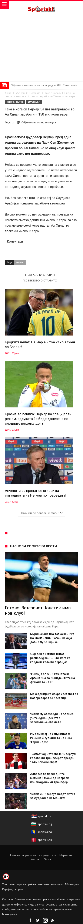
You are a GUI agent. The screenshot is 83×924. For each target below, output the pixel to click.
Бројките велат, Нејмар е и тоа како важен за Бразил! (40, 344)
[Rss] (52, 920)
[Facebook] (30, 920)
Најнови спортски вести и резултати (33, 855)
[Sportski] (41, 5)
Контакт (36, 859)
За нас (48, 859)
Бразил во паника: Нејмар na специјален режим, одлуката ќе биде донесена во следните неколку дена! (38, 419)
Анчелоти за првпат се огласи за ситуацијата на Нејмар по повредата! (35, 492)
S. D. (11, 122)
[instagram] (45, 920)
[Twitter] (37, 920)
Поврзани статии (40, 274)
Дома (8, 92)
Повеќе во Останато (40, 280)
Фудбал (20, 92)
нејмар (20, 262)
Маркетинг (66, 855)
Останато (34, 92)
